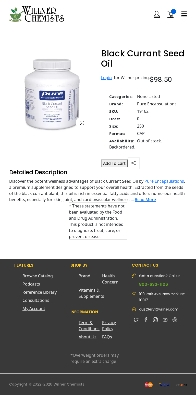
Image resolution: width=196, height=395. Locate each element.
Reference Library (39, 292)
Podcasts (31, 284)
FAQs (107, 337)
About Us (87, 337)
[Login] (157, 14)
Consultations (35, 300)
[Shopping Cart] (170, 14)
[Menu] (184, 14)
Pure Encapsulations (157, 104)
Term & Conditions (89, 325)
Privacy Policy (109, 325)
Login (106, 77)
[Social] (134, 163)
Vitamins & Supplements (90, 293)
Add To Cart (114, 163)
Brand (84, 276)
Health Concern (110, 279)
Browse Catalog (37, 276)
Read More (145, 199)
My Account (33, 308)
